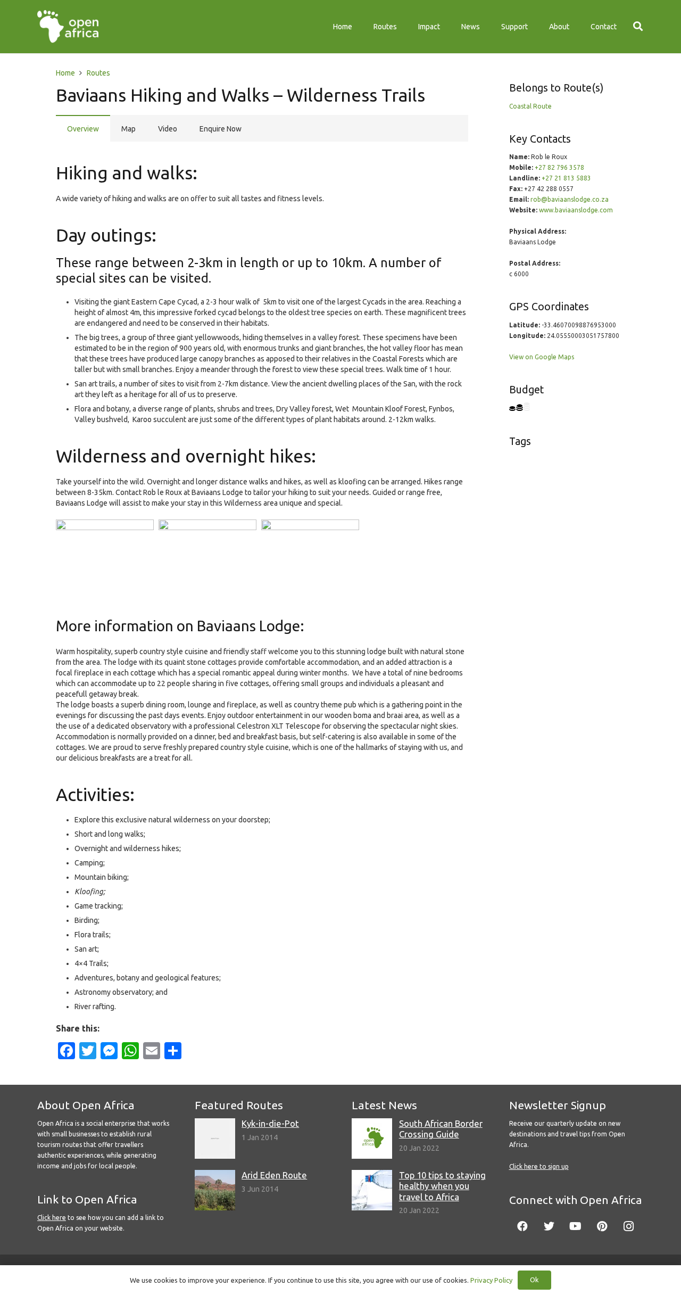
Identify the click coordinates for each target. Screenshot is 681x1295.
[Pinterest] (602, 1226)
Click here (51, 1217)
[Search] (638, 26)
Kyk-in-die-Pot (270, 1123)
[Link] (67, 26)
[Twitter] (549, 1226)
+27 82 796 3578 (559, 167)
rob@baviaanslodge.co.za (569, 199)
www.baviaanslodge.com (576, 210)
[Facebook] (522, 1226)
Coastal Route (530, 106)
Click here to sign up (539, 1166)
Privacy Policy (491, 1280)
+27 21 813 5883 (566, 178)
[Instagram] (629, 1226)
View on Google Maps (541, 356)
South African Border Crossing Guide (441, 1128)
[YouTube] (575, 1226)
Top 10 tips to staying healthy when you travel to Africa (442, 1185)
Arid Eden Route (274, 1175)
